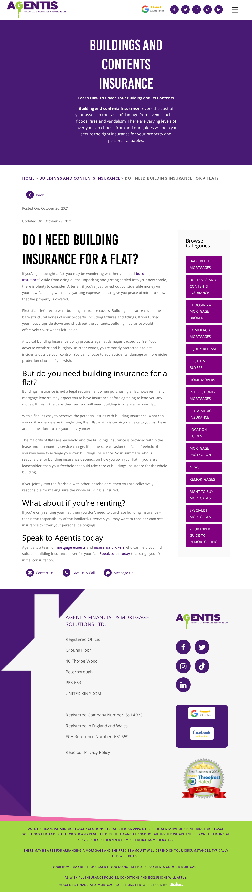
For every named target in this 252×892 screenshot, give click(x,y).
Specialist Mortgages (200, 513)
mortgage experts (71, 547)
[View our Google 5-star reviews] (152, 13)
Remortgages (202, 479)
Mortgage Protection (200, 451)
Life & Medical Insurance (202, 414)
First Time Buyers (199, 364)
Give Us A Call (83, 572)
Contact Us (45, 572)
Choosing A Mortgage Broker (200, 311)
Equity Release (203, 348)
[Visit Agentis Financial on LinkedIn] (219, 9)
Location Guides (198, 432)
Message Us (123, 572)
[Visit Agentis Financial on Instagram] (197, 9)
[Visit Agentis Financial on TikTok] (208, 9)
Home (28, 178)
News (195, 467)
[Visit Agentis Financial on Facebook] (175, 9)
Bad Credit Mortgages (200, 264)
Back (40, 195)
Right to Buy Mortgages (201, 494)
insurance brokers (109, 547)
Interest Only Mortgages (203, 395)
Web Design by (159, 885)
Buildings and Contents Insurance (79, 178)
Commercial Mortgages (201, 333)
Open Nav (235, 10)
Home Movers (202, 379)
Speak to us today (115, 553)
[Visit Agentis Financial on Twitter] (186, 9)
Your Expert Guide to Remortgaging (203, 535)
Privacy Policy (97, 752)
